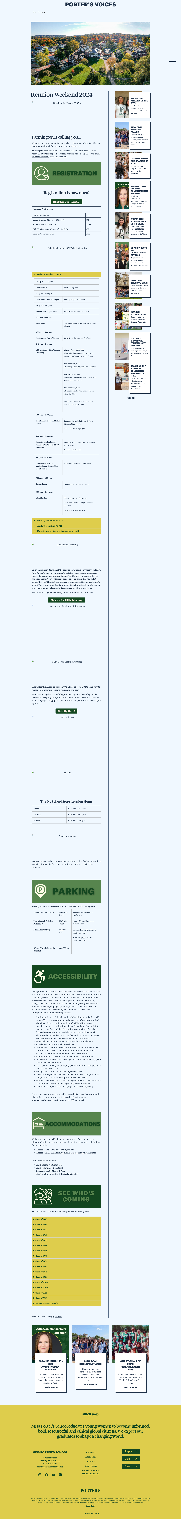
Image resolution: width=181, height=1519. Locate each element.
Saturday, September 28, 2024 (50, 520)
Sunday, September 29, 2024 (49, 525)
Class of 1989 (41, 1266)
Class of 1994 (41, 1271)
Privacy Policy (90, 1506)
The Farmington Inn (65, 1149)
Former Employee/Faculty (47, 1303)
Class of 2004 (41, 1282)
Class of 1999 (41, 1277)
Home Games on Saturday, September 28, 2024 (58, 531)
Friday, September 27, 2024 (49, 274)
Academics (91, 1452)
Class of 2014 (41, 1292)
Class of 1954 (41, 1224)
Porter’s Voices (90, 4)
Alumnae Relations (40, 156)
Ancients (58, 1316)
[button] (66, 274)
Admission (90, 1456)
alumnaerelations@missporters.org (57, 587)
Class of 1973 (41, 1245)
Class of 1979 (41, 1255)
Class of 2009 (41, 1287)
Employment (91, 1465)
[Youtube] (53, 1475)
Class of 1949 (41, 1219)
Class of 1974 (41, 1250)
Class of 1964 (41, 1234)
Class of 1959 (41, 1229)
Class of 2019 (41, 1298)
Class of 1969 (41, 1240)
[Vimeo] (60, 1475)
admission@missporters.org (50, 1466)
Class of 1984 (41, 1261)
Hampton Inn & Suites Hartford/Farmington (76, 1152)
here (83, 510)
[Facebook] (46, 1475)
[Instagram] (40, 1475)
